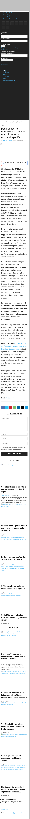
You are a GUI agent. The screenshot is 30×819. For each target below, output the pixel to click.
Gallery (5, 78)
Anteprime (6, 76)
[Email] (22, 407)
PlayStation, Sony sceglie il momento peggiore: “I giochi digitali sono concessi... (13, 789)
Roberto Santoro (5, 495)
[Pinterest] (16, 23)
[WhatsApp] (14, 407)
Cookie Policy (6, 15)
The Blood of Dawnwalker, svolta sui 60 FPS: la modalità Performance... (13, 726)
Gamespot (10, 398)
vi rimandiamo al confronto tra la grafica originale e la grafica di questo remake (13, 346)
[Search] (2, 83)
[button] (3, 66)
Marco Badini (7, 140)
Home (2, 121)
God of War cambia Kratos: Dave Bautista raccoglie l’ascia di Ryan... (14, 617)
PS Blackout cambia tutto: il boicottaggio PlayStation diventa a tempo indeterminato (14, 695)
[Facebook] (3, 23)
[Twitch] (25, 23)
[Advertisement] (15, 105)
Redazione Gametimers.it (10, 19)
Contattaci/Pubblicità (9, 12)
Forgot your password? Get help (9, 48)
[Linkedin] (12, 23)
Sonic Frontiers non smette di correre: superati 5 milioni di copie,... (13, 489)
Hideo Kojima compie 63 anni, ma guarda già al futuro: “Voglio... (13, 757)
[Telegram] (21, 23)
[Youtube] (7, 27)
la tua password (5, 44)
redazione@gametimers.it (15, 813)
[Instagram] (7, 23)
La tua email (4, 58)
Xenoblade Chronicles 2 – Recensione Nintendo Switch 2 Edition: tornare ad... (13, 656)
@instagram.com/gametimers (11, 802)
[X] (3, 27)
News (7, 121)
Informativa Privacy (8, 17)
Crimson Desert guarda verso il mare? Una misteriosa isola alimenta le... (14, 528)
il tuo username (5, 38)
